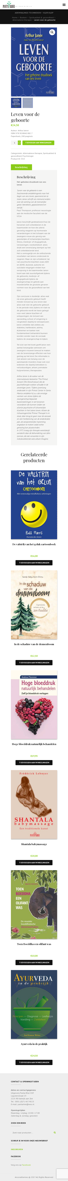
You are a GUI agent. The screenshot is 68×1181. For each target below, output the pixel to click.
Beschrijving (21, 167)
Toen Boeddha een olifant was (34, 944)
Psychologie (28, 156)
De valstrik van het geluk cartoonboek (34, 544)
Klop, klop (48, 12)
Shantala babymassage (34, 844)
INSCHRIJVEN (17, 1149)
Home (14, 17)
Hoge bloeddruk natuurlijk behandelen (34, 744)
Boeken (23, 17)
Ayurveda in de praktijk (34, 1044)
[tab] (21, 167)
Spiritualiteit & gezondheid (41, 17)
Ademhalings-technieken (28, 12)
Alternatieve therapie (22, 20)
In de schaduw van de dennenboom (34, 644)
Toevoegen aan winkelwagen (38, 143)
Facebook (26, 1165)
